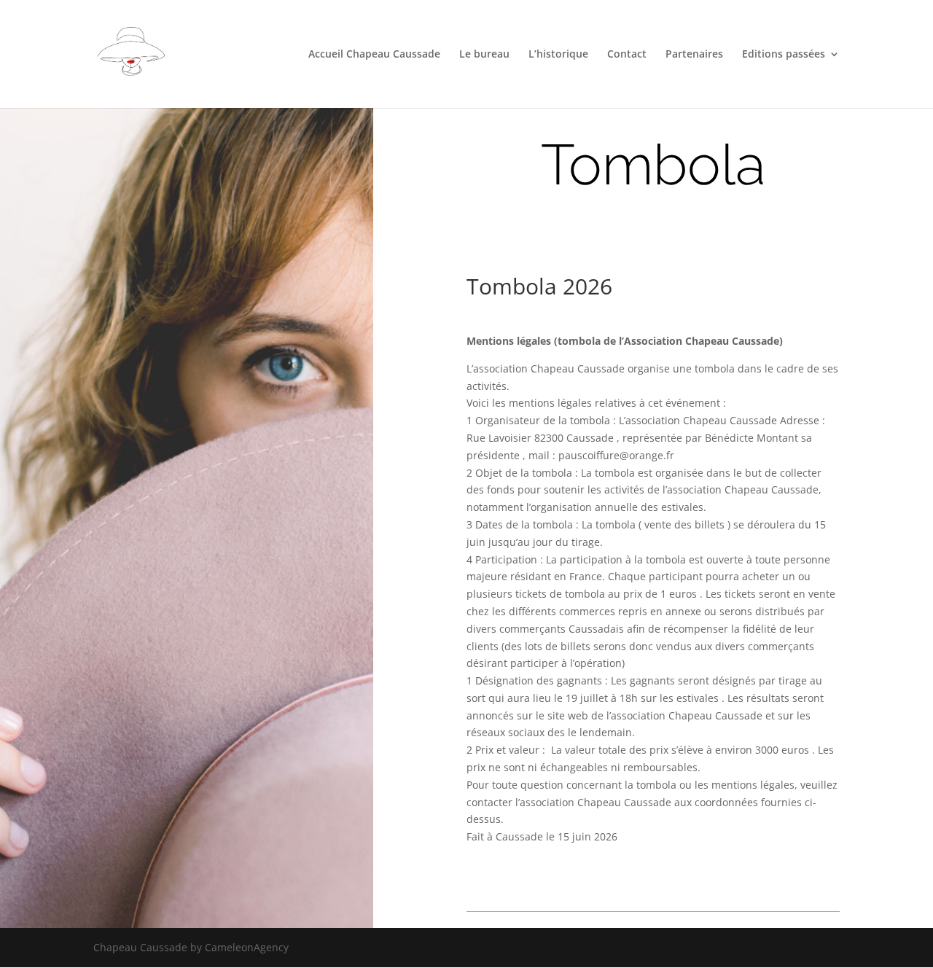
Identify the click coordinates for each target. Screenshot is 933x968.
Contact (627, 54)
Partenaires (694, 54)
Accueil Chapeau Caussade (374, 54)
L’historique (558, 54)
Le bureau (484, 54)
